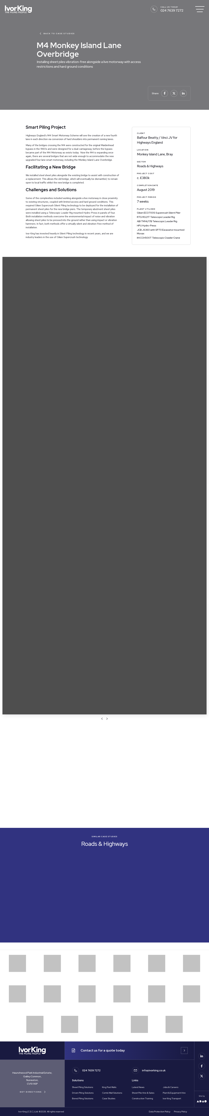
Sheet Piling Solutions (82, 1087)
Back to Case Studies (59, 33)
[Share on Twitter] (173, 93)
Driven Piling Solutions (82, 1092)
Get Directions (31, 1092)
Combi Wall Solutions (112, 1092)
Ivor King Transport (172, 1098)
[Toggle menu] (199, 9)
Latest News (138, 1087)
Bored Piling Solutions (82, 1098)
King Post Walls (109, 1087)
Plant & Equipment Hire (174, 1092)
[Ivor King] (18, 9)
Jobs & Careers (170, 1087)
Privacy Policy (180, 1111)
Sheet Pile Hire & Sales (143, 1092)
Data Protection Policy (159, 1111)
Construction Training (142, 1098)
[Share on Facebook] (164, 93)
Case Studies (108, 1098)
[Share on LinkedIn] (183, 93)
